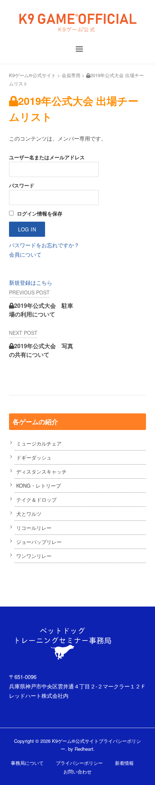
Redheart (84, 748)
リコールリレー (34, 527)
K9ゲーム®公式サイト (32, 75)
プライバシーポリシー (79, 762)
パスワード (21, 185)
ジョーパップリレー (39, 541)
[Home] (77, 21)
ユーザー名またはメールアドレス (47, 157)
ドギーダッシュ (34, 457)
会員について (25, 254)
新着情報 (124, 762)
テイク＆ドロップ (36, 499)
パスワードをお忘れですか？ (44, 245)
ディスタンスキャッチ (41, 471)
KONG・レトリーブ (38, 485)
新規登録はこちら (30, 282)
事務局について (27, 762)
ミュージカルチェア (39, 443)
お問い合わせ (77, 771)
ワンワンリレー (34, 555)
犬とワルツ (28, 513)
